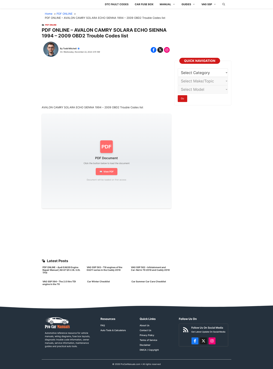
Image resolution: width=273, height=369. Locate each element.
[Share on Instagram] (167, 50)
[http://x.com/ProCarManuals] (203, 340)
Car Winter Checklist (98, 281)
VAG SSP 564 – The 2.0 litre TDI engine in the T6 (59, 282)
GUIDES (186, 4)
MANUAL (165, 4)
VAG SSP (206, 4)
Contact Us (145, 330)
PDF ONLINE (50, 25)
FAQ (102, 325)
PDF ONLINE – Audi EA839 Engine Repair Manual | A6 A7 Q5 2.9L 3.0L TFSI (61, 270)
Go (182, 98)
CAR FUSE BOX (144, 4)
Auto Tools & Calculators (113, 330)
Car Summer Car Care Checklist (148, 281)
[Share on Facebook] (153, 50)
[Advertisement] (106, 83)
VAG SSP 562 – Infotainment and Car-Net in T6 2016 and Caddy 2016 (150, 268)
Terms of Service (148, 340)
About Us (144, 325)
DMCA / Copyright (149, 349)
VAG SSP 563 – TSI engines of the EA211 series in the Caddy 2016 (104, 268)
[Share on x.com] (160, 50)
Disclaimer (145, 345)
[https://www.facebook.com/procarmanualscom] (194, 340)
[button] (223, 4)
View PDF (107, 171)
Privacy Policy (147, 335)
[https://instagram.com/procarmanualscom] (212, 340)
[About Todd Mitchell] (50, 50)
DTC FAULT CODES (116, 4)
